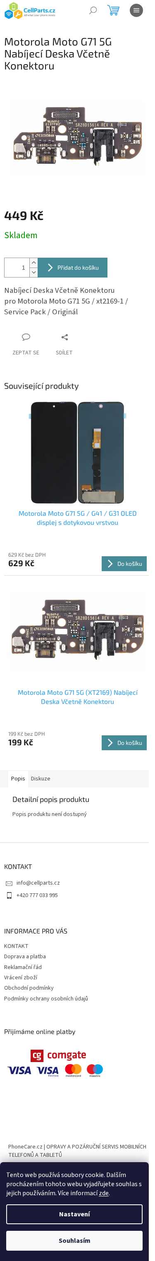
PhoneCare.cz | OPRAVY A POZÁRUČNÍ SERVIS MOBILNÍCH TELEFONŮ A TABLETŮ (77, 1151)
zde (104, 1193)
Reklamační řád (23, 967)
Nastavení (74, 1214)
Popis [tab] (18, 779)
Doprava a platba (25, 956)
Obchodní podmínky (29, 988)
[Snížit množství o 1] (33, 272)
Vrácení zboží (20, 978)
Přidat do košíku (78, 267)
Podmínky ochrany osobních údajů (46, 999)
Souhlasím (75, 1240)
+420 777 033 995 (37, 895)
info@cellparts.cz (38, 883)
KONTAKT (16, 946)
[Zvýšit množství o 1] (33, 263)
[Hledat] (93, 10)
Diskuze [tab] (40, 779)
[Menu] (136, 10)
